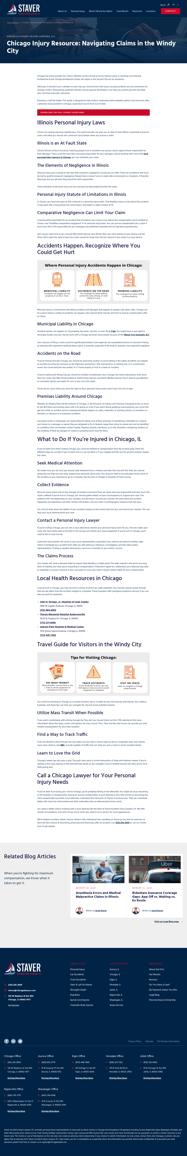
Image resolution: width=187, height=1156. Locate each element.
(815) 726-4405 (150, 1062)
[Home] (32, 968)
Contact (170, 11)
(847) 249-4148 (48, 1095)
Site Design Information (168, 1041)
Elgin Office (78, 1056)
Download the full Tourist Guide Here (62, 112)
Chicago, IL (115, 975)
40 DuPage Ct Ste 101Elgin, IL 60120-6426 (85, 1070)
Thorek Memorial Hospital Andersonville (62, 615)
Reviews (153, 980)
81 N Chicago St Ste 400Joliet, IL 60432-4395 (154, 1070)
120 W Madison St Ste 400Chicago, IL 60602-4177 (20, 997)
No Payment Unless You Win (163, 990)
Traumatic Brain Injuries (81, 1005)
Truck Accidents (78, 980)
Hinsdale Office (114, 1056)
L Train (112, 331)
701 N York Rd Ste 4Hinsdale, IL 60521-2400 (120, 1070)
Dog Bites (75, 995)
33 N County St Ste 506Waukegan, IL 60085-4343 (53, 1103)
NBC (63, 745)
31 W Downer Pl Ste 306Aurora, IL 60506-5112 (52, 1070)
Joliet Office (147, 1056)
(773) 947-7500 (48, 635)
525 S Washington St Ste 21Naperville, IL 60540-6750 (20, 1103)
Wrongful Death (78, 990)
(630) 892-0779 (48, 1062)
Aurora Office (46, 1056)
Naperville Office (13, 1089)
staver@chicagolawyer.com (22, 990)
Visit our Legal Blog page (166, 921)
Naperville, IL (116, 995)
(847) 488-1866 (82, 1062)
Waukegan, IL (116, 1000)
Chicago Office (12, 1056)
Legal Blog (154, 995)
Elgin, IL (113, 980)
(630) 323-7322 (116, 1062)
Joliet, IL (114, 990)
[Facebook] (6, 1041)
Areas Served (116, 1005)
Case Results (122, 11)
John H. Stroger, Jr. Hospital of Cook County (64, 602)
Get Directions (13, 1005)
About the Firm (156, 969)
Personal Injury (13, 22)
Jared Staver (101, 910)
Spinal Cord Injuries (79, 1000)
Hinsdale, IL (115, 985)
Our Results (154, 975)
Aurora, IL (114, 969)
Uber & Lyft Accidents (81, 985)
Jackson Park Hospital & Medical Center (62, 627)
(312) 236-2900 (123, 823)
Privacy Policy (135, 1041)
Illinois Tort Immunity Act (136, 335)
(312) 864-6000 (48, 610)
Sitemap (149, 1041)
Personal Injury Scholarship (162, 1000)
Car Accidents (77, 975)
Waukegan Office (48, 1089)
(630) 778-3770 (14, 1095)
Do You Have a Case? (159, 985)
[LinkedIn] (13, 1041)
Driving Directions (16, 1078)
